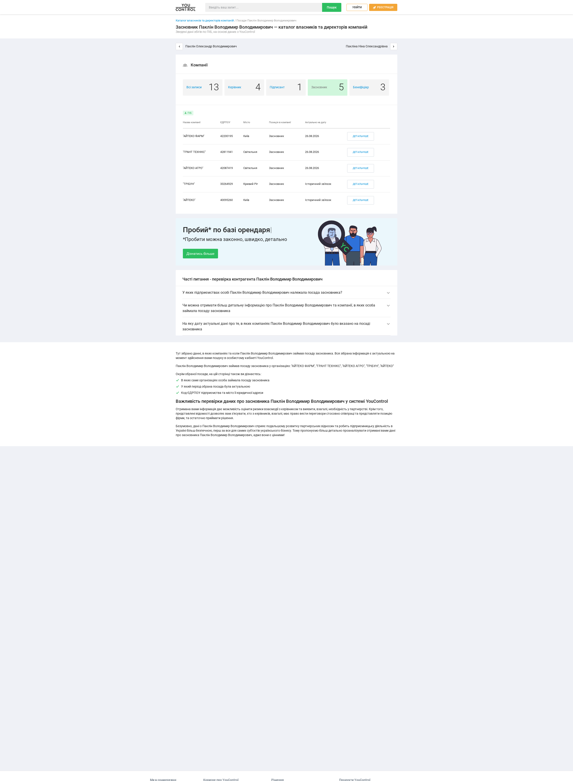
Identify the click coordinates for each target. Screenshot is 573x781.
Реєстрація (383, 7)
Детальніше (360, 136)
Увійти (357, 7)
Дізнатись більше (200, 254)
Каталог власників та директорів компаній (205, 20)
